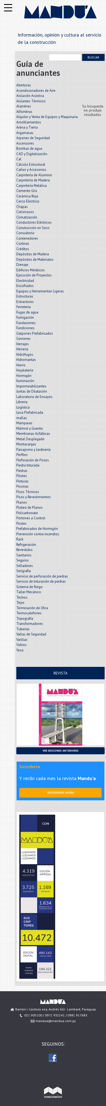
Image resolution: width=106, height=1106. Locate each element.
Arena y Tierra (27, 127)
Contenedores (27, 238)
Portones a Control (30, 518)
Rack (19, 539)
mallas (21, 418)
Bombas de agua (29, 148)
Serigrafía (23, 571)
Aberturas (23, 85)
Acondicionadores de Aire (35, 90)
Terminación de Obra (32, 608)
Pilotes (21, 476)
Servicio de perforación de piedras (42, 576)
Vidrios (21, 644)
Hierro (21, 365)
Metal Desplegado (30, 439)
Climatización (26, 217)
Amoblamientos (28, 122)
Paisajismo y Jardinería (33, 449)
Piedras (21, 470)
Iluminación (25, 381)
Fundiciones (25, 328)
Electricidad (25, 280)
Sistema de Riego (29, 587)
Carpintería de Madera (33, 180)
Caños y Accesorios (31, 169)
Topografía (24, 618)
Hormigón (24, 375)
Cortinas (22, 243)
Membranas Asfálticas (33, 433)
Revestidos (24, 549)
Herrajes (22, 344)
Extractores (25, 301)
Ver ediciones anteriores (61, 750)
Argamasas (24, 132)
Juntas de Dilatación (31, 391)
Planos (21, 502)
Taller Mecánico (28, 592)
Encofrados (25, 285)
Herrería (22, 349)
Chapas (22, 206)
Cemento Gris (26, 190)
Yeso (20, 650)
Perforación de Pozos (32, 460)
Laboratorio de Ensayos (34, 396)
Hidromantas (26, 359)
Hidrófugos (24, 354)
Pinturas (22, 481)
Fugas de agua (27, 312)
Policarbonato (27, 513)
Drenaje (22, 264)
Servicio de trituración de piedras (41, 581)
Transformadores (29, 623)
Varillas (21, 639)
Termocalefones (29, 613)
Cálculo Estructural (30, 164)
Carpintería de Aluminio (34, 175)
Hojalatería (24, 370)
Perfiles (22, 454)
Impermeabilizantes (31, 386)
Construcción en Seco (32, 228)
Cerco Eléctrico (27, 201)
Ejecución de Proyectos (34, 275)
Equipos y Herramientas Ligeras (40, 291)
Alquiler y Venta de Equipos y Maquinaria (47, 117)
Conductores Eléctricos (34, 222)
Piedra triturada (27, 465)
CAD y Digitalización (31, 154)
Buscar (93, 57)
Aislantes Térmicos (31, 101)
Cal (18, 159)
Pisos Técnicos (27, 492)
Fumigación (25, 317)
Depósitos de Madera (32, 254)
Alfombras (24, 111)
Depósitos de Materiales (35, 259)
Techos (21, 597)
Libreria (21, 402)
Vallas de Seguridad (31, 634)
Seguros (22, 560)
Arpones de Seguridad (33, 138)
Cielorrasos (25, 212)
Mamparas (24, 423)
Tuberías (23, 629)
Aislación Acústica (30, 95)
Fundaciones (26, 323)
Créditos (22, 249)
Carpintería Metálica (31, 185)
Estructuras (24, 296)
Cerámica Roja (27, 196)
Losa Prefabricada (29, 412)
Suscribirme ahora (60, 792)
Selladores (24, 565)
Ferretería (23, 307)
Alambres (23, 106)
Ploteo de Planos (29, 507)
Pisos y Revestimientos (33, 497)
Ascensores (25, 143)
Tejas (20, 602)
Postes (21, 523)
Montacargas (26, 444)
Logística (23, 407)
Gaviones (23, 338)
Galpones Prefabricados (34, 333)
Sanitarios (24, 555)
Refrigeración (26, 544)
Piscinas (22, 486)
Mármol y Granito (29, 428)
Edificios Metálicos (30, 270)
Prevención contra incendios (37, 534)
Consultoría (25, 233)
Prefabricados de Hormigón (37, 528)
